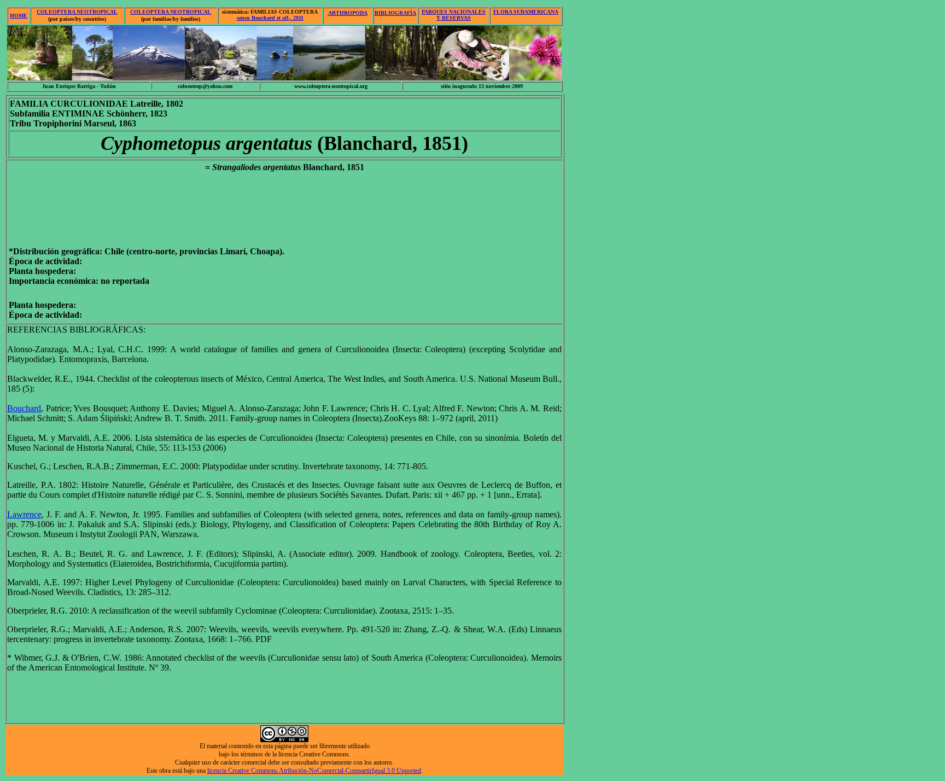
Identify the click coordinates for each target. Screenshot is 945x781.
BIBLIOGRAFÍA (395, 13)
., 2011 (270, 18)
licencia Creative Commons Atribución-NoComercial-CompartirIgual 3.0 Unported (314, 770)
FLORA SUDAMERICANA (525, 12)
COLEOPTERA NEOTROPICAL (77, 12)
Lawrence (24, 514)
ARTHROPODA (348, 13)
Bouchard (24, 408)
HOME (18, 16)
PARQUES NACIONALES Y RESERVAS (454, 15)
